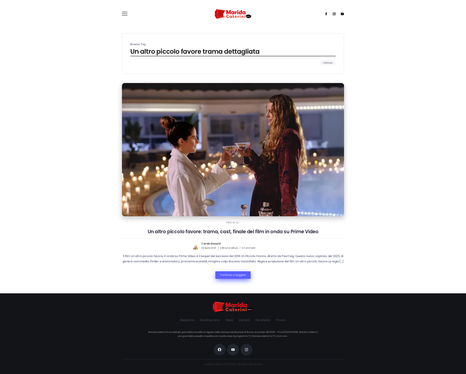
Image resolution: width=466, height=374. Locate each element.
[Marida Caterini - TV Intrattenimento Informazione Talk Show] (233, 14)
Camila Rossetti (211, 243)
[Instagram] (333, 14)
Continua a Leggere (233, 275)
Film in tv (232, 222)
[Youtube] (341, 14)
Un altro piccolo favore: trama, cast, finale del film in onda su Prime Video (233, 231)
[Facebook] (325, 14)
